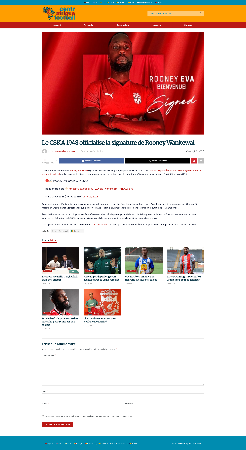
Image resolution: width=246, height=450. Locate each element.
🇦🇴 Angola (87, 2)
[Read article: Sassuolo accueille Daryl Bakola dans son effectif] (60, 260)
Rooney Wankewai (79, 170)
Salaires (188, 24)
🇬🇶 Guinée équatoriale (145, 2)
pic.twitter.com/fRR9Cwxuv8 (116, 188)
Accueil (57, 24)
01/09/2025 (171, 284)
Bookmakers (123, 24)
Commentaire (49, 355)
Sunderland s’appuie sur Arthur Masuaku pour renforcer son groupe (60, 321)
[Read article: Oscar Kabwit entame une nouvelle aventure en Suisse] (144, 260)
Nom (45, 390)
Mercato (157, 24)
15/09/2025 (88, 284)
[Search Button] (201, 13)
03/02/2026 (46, 284)
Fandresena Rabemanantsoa (63, 151)
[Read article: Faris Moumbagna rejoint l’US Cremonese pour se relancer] (185, 260)
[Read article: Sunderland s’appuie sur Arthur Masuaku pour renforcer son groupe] (60, 302)
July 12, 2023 (90, 196)
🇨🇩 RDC (96, 2)
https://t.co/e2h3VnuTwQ (83, 188)
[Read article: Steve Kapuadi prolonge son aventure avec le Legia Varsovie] (102, 260)
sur (100, 224)
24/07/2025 (88, 326)
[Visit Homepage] (59, 13)
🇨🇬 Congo (110, 2)
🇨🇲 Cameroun (121, 2)
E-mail (45, 403)
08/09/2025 (130, 284)
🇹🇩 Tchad (158, 2)
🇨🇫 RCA (102, 2)
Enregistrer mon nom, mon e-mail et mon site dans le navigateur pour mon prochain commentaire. (88, 416)
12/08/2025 (46, 329)
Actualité (88, 24)
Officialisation (97, 151)
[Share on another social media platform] (201, 160)
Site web (129, 403)
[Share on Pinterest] (194, 160)
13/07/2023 (83, 151)
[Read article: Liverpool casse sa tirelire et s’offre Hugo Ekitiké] (102, 302)
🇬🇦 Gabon (131, 2)
